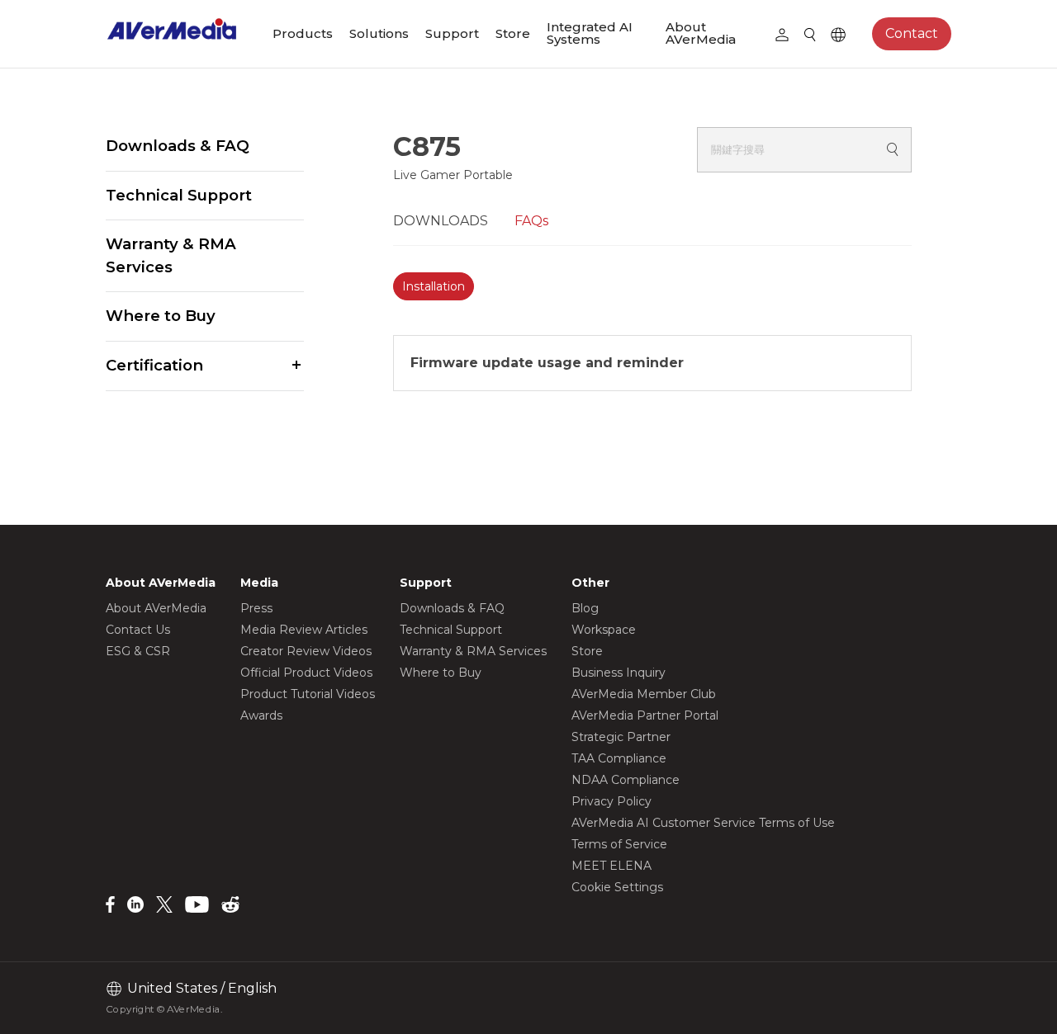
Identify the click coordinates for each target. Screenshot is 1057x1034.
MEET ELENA (611, 865)
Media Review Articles (303, 629)
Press (256, 608)
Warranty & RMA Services (171, 255)
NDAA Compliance (625, 779)
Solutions (379, 33)
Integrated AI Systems (590, 33)
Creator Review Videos (306, 651)
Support (452, 33)
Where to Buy (161, 315)
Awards (261, 715)
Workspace (603, 629)
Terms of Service (619, 844)
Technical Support (179, 195)
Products (303, 33)
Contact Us (138, 629)
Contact (911, 33)
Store (512, 33)
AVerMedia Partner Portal (644, 715)
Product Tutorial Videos (307, 694)
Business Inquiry (618, 672)
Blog (585, 608)
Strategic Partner (621, 736)
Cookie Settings (617, 887)
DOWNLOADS (440, 221)
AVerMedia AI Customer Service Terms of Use (703, 822)
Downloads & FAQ (177, 145)
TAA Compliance (618, 758)
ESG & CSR (138, 651)
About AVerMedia (701, 33)
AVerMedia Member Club (643, 694)
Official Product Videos (306, 672)
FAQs (531, 221)
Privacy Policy (611, 801)
